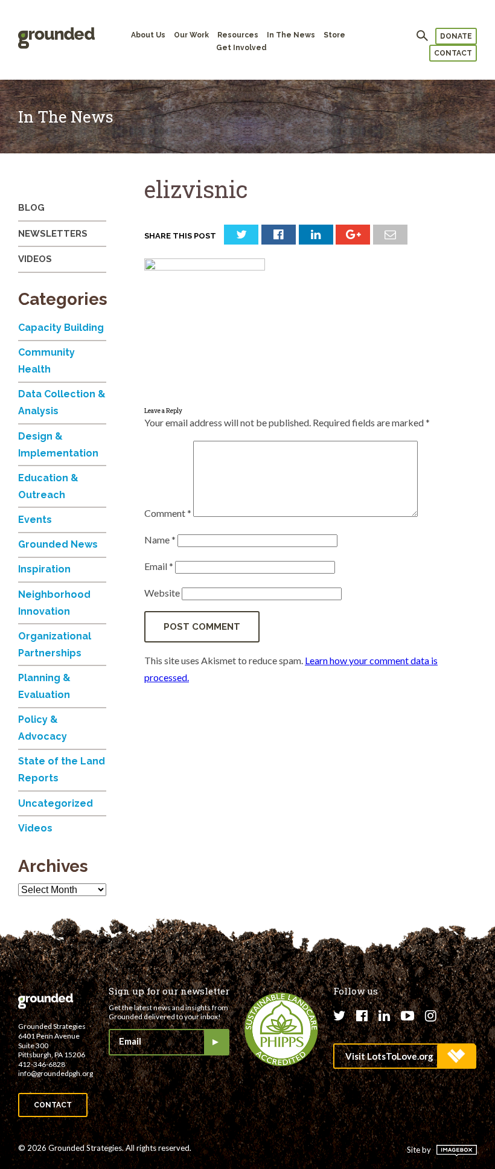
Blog (31, 207)
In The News (291, 35)
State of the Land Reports (61, 769)
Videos (35, 259)
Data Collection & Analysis (62, 402)
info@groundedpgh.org (55, 1073)
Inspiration (44, 569)
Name (160, 539)
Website (162, 592)
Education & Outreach (48, 486)
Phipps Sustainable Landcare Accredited (281, 1029)
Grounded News (58, 544)
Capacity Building (61, 327)
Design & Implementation (58, 445)
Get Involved (241, 47)
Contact (453, 53)
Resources (237, 35)
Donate (456, 36)
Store (334, 35)
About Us (148, 35)
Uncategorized (55, 803)
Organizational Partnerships (54, 644)
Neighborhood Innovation (54, 603)
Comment (167, 513)
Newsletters (53, 233)
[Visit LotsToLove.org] (404, 1056)
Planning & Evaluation (44, 686)
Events (35, 519)
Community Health (46, 361)
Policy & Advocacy (42, 728)
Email (158, 566)
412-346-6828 (41, 1064)
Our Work (191, 35)
